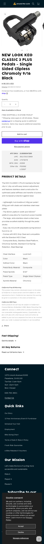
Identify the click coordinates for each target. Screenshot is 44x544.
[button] (4, 3)
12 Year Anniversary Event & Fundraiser (21, 418)
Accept (21, 526)
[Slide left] (16, 50)
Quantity (5, 99)
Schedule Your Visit (12, 424)
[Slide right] (27, 50)
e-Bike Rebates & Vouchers (16, 451)
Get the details (8, 341)
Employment (10, 429)
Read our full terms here (12, 352)
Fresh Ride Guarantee (14, 445)
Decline (21, 532)
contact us (6, 121)
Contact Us (9, 398)
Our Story (8, 413)
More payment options (22, 146)
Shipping (4, 87)
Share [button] (6, 326)
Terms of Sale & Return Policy (16, 440)
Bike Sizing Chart (11, 435)
